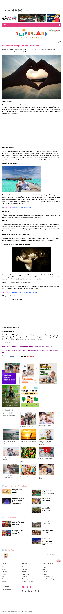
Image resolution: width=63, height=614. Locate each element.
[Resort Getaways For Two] (21, 179)
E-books (44, 571)
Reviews (4, 581)
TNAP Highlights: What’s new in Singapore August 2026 (48, 492)
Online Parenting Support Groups (50, 579)
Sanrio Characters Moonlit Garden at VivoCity (17, 491)
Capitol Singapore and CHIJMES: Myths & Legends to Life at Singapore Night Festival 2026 (18, 502)
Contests (4, 571)
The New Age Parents (18, 611)
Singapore (45, 567)
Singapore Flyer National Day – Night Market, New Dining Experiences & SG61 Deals (47, 541)
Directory (4, 574)
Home (3, 567)
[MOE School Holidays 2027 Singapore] (36, 532)
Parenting (24, 569)
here (3, 352)
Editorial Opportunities (28, 579)
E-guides (44, 574)
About (23, 567)
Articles (4, 569)
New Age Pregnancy (7, 589)
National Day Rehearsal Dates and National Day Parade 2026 (18, 522)
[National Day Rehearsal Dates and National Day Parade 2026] (7, 523)
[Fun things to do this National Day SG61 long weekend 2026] (7, 533)
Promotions (5, 579)
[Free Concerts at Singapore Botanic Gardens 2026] (36, 524)
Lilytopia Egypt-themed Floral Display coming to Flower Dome (48, 508)
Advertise (24, 571)
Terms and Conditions (28, 581)
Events (3, 576)
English (59, 42)
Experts (44, 569)
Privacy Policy (25, 574)
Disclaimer (25, 576)
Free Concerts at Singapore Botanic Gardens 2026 (47, 523)
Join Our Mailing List (47, 576)
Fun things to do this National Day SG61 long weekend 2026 (18, 532)
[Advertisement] (32, 4)
